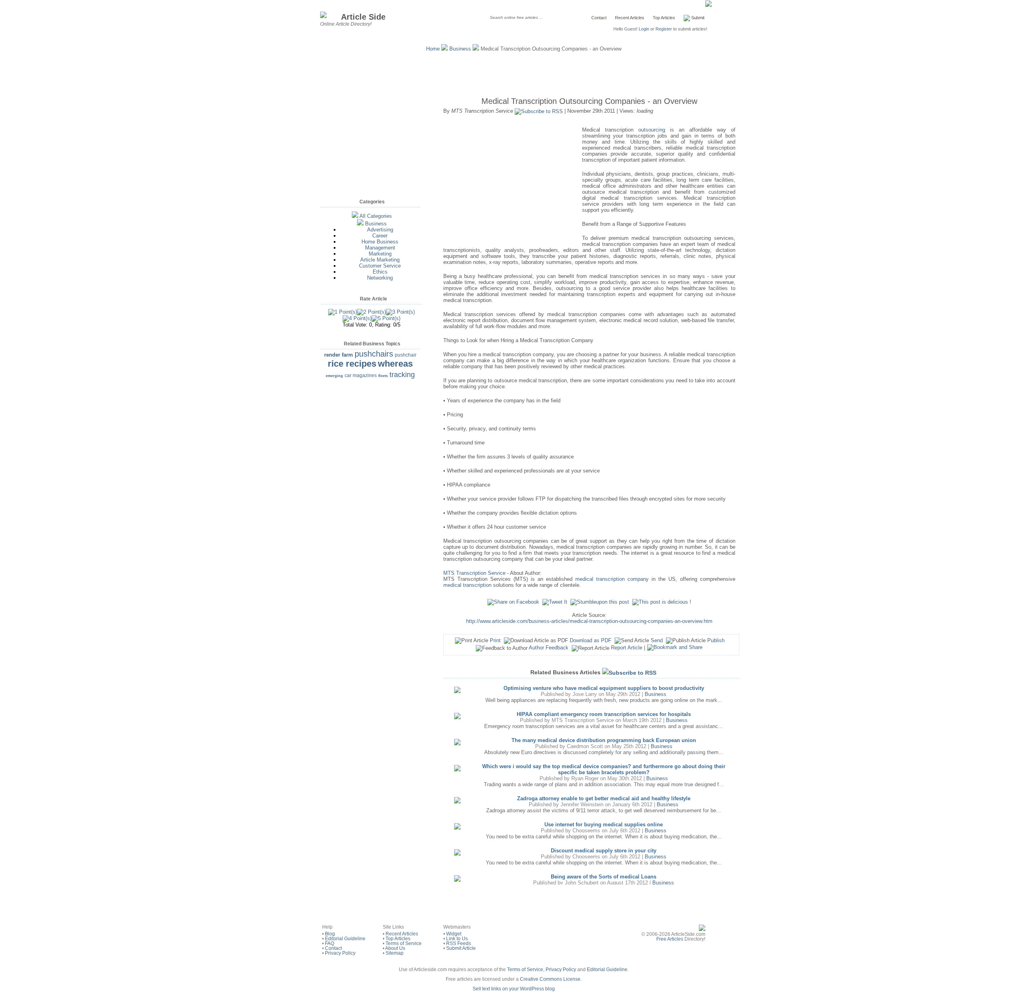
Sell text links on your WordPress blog (514, 988)
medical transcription (467, 585)
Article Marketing (380, 260)
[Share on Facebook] (513, 602)
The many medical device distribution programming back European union (603, 740)
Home (433, 49)
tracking (402, 375)
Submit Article (461, 948)
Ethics (380, 272)
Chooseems (586, 831)
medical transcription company (612, 579)
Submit (697, 17)
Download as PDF (590, 640)
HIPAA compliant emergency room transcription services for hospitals (604, 714)
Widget (453, 933)
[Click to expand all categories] (355, 216)
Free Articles (669, 939)
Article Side (363, 16)
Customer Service (380, 266)
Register (664, 28)
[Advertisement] (513, 72)
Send (657, 640)
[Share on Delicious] (661, 602)
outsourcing (651, 130)
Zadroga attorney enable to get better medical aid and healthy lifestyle (603, 798)
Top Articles (664, 17)
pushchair (405, 355)
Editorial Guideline (345, 938)
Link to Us (457, 938)
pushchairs (374, 353)
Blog (330, 933)
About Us (395, 948)
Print (495, 640)
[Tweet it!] (555, 602)
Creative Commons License (550, 979)
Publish (716, 640)
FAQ (329, 943)
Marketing (380, 254)
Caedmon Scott (585, 746)
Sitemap (395, 953)
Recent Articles (629, 17)
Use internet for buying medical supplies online (603, 825)
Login (644, 28)
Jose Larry (584, 694)
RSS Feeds (458, 943)
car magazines (361, 375)
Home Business (379, 242)
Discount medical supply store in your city (603, 851)
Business (460, 49)
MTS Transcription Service (474, 573)
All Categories (375, 216)
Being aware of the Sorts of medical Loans (603, 877)
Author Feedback (548, 648)
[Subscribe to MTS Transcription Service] (539, 111)
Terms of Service (404, 943)
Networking (380, 278)
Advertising (380, 230)
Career (380, 236)
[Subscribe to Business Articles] (629, 672)
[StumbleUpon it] (600, 602)
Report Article (626, 648)
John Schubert (582, 883)
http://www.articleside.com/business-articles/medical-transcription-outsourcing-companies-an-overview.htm (589, 621)
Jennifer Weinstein (581, 804)
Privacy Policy (340, 953)
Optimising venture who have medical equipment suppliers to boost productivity (603, 688)
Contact (599, 17)
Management (380, 248)
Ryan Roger (585, 778)
